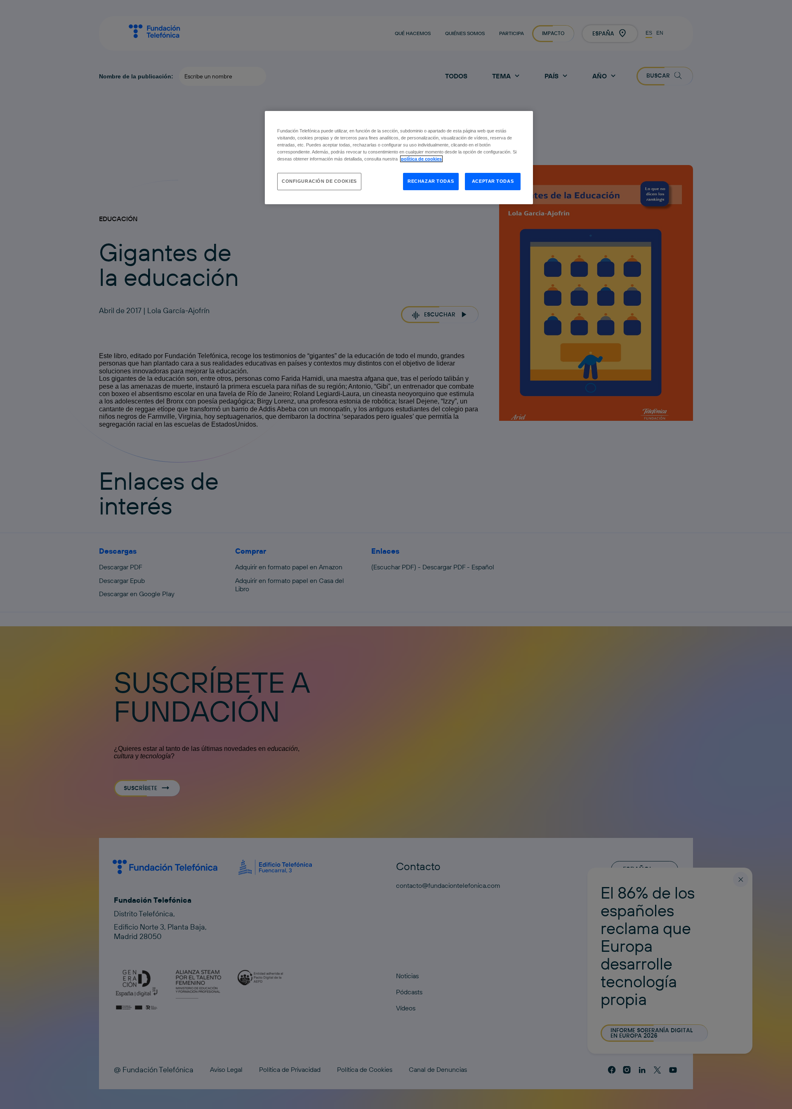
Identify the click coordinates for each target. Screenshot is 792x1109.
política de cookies (421, 158)
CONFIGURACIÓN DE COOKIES (319, 181)
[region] (399, 157)
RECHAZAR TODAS (431, 181)
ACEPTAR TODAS (493, 181)
